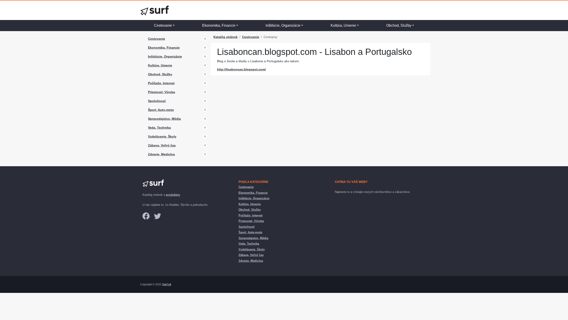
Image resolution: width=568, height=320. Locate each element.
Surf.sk (166, 284)
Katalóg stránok (225, 37)
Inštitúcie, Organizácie (283, 25)
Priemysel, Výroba (161, 92)
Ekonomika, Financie (218, 25)
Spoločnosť (157, 101)
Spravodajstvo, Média (164, 118)
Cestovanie (163, 25)
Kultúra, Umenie (343, 25)
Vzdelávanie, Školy (162, 136)
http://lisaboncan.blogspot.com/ (241, 69)
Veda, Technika (159, 127)
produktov (173, 194)
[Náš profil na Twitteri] (157, 215)
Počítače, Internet (161, 83)
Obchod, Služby (398, 25)
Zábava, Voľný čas (162, 145)
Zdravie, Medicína (161, 154)
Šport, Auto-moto (161, 110)
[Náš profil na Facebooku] (146, 215)
